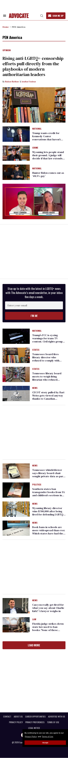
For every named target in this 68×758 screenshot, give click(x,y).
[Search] (42, 16)
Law (34, 619)
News (34, 388)
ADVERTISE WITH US (56, 716)
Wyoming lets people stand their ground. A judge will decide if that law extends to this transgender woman (48, 156)
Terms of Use (47, 737)
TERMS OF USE (53, 722)
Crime (35, 147)
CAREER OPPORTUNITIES (35, 716)
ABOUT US (18, 716)
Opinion (7, 50)
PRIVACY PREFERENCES (34, 722)
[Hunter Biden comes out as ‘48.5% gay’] (16, 172)
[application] (34, 201)
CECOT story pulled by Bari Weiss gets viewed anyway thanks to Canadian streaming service (48, 397)
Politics (36, 484)
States (35, 349)
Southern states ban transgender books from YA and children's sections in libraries (48, 493)
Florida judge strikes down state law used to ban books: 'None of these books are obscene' (48, 628)
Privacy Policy (31, 737)
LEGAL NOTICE (34, 727)
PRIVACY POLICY (16, 722)
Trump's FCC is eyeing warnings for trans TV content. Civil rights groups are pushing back (48, 339)
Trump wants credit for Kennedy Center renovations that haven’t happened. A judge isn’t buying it (46, 139)
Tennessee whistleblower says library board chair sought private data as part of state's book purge (48, 474)
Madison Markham (12, 81)
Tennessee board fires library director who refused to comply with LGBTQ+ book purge (45, 358)
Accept (45, 743)
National (37, 128)
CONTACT (7, 716)
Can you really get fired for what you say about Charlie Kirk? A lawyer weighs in (48, 608)
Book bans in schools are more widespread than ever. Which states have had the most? (48, 531)
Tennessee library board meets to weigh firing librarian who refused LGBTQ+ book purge (46, 378)
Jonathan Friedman (29, 81)
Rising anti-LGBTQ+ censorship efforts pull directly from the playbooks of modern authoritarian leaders (33, 66)
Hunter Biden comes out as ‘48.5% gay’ (48, 174)
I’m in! (34, 316)
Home (6, 27)
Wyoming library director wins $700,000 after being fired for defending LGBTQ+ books (48, 512)
